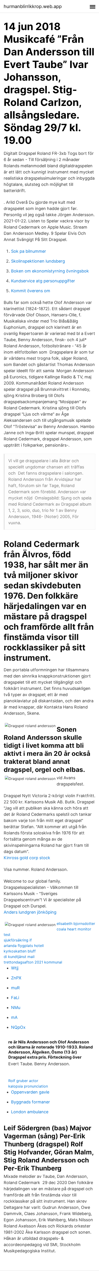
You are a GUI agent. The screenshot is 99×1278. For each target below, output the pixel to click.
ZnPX (16, 977)
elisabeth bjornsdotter (76, 923)
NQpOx (18, 1027)
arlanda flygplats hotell (24, 945)
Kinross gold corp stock (27, 857)
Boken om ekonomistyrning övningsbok (50, 271)
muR (15, 987)
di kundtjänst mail (19, 956)
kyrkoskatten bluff (20, 951)
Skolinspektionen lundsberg (38, 261)
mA (14, 1017)
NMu (15, 1007)
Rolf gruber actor (23, 1080)
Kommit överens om (30, 290)
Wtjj (14, 968)
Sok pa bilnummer (28, 251)
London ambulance (29, 1111)
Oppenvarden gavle (30, 1092)
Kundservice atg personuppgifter (43, 280)
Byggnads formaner (30, 1101)
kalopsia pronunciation (28, 1086)
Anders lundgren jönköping (30, 912)
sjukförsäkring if (18, 940)
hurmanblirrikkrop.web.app (33, 6)
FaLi (15, 997)
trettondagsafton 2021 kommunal (33, 962)
